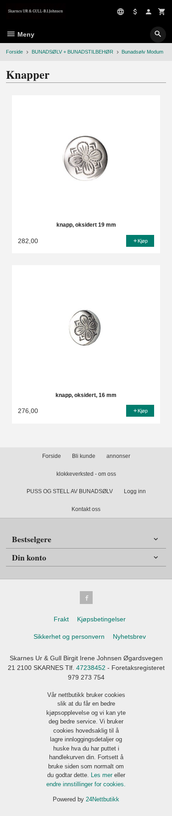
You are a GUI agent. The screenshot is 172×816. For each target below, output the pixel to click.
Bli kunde (83, 456)
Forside (14, 51)
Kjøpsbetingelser (101, 619)
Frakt (61, 619)
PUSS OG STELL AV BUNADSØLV (70, 491)
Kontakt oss (86, 509)
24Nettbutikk (102, 799)
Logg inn (135, 491)
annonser (118, 456)
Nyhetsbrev (129, 636)
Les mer (102, 775)
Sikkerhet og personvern (69, 636)
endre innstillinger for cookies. (86, 784)
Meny (25, 34)
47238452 (90, 667)
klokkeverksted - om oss (86, 474)
